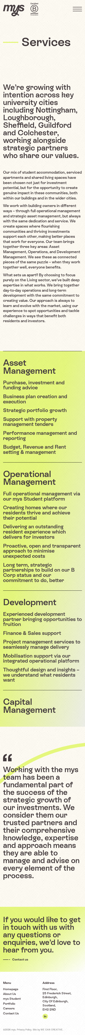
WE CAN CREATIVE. (52, 1029)
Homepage (10, 989)
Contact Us (11, 1013)
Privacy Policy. (24, 1029)
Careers (9, 1008)
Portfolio (9, 1003)
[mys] (13, 10)
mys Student (12, 998)
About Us (9, 994)
